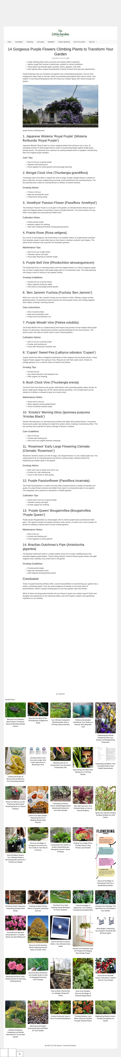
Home (9, 42)
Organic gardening (64, 42)
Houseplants (19, 42)
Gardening (30, 42)
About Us (92, 42)
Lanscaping (40, 42)
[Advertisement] (56, 13)
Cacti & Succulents (79, 42)
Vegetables (51, 42)
